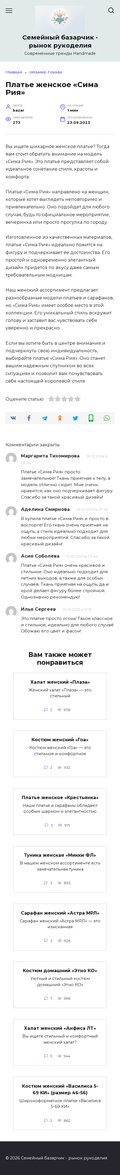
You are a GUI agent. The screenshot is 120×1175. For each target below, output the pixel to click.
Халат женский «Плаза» (60, 681)
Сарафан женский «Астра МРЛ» (60, 912)
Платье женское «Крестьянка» (60, 797)
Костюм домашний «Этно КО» (60, 970)
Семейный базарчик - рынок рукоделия (60, 41)
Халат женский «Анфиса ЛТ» (60, 1028)
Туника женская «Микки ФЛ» (60, 855)
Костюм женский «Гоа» (60, 739)
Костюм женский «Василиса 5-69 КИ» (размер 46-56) (60, 1089)
